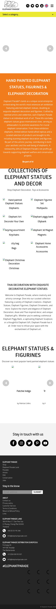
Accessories (42, 251)
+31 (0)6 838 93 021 (14, 554)
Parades (6, 470)
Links (4, 513)
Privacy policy (8, 503)
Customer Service (9, 506)
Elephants (14, 208)
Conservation (7, 478)
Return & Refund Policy (11, 511)
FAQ (4, 475)
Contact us (6, 500)
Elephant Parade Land (11, 467)
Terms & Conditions (10, 508)
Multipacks (42, 208)
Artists (5, 472)
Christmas (14, 268)
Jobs (4, 480)
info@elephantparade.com (17, 536)
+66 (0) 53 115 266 (13, 530)
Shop (4, 464)
